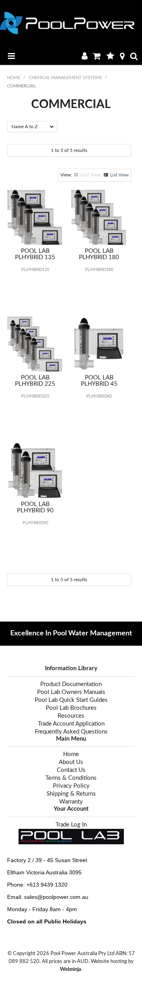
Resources (71, 716)
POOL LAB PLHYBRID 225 (35, 381)
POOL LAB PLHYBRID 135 (35, 254)
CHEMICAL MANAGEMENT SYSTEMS (65, 78)
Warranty (71, 802)
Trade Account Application (71, 724)
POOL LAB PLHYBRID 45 (99, 381)
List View (119, 174)
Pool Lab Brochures (71, 708)
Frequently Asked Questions (71, 732)
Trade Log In (71, 825)
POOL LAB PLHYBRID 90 (35, 507)
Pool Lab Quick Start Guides (71, 700)
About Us (71, 762)
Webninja (70, 969)
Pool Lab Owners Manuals (71, 692)
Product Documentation (71, 684)
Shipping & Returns (71, 794)
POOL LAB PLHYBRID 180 (99, 254)
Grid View (90, 174)
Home (13, 78)
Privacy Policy (71, 786)
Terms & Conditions (71, 778)
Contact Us (71, 770)
